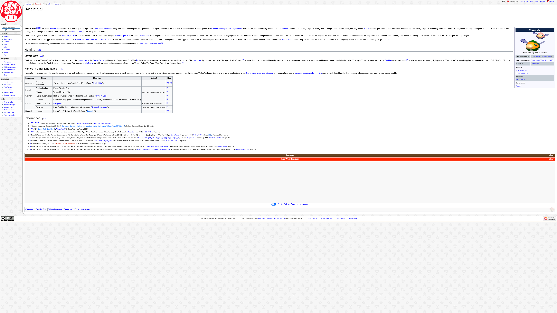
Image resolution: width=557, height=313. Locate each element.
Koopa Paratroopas (219, 29)
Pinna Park (79, 40)
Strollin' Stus (41, 209)
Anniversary (8, 90)
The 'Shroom (8, 82)
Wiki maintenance (10, 67)
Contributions (528, 1)
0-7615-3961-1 (147, 132)
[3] (40, 28)
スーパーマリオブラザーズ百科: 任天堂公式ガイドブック (158, 138)
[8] (167, 103)
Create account (540, 1)
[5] (167, 82)
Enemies (7, 50)
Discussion (38, 4)
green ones (82, 60)
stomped (284, 29)
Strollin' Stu (535, 64)
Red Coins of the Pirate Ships (98, 40)
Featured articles (10, 64)
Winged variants (55, 209)
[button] (551, 155)
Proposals (7, 84)
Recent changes (9, 70)
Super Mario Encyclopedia (103, 141)
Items (6, 44)
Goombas (290, 155)
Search (3, 24)
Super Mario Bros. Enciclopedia (157, 146)
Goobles (388, 60)
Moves (6, 55)
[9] (167, 107)
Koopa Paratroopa (99, 107)
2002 (549, 56)
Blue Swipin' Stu (521, 70)
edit (39, 50)
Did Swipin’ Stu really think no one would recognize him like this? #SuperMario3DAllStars (92, 126)
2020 (551, 60)
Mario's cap (144, 36)
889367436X (222, 146)
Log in (552, 1)
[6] (171, 82)
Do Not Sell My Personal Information (293, 204)
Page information (9, 115)
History (56, 4)
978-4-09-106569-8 (216, 138)
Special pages (8, 107)
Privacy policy (312, 218)
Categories (29, 209)
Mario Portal (88, 63)
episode (69, 40)
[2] (38, 28)
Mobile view (353, 218)
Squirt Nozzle (76, 32)
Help (5, 75)
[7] (167, 91)
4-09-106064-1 (198, 135)
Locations (7, 42)
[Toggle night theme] (503, 1)
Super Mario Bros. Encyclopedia (259, 73)
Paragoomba (520, 79)
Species (6, 52)
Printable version (9, 110)
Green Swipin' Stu (522, 73)
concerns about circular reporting (308, 73)
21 (209, 135)
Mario (366, 29)
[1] (37, 28)
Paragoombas (236, 29)
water (387, 40)
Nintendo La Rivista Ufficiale (65, 143)
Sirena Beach (287, 40)
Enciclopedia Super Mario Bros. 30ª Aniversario (153, 149)
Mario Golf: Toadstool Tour (150, 44)
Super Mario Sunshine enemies (77, 209)
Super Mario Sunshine (539, 56)
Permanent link (9, 112)
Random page (8, 72)
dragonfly (90, 111)
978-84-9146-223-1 (242, 149)
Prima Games (99, 60)
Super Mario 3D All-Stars (539, 60)
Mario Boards (8, 92)
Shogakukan (175, 135)
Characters (8, 39)
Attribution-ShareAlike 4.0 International (271, 218)
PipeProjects (8, 87)
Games (6, 36)
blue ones (197, 60)
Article (28, 4)
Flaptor (518, 86)
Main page (7, 62)
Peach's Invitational (81, 123)
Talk (521, 1)
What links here (9, 102)
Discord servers (9, 95)
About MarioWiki (326, 218)
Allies (5, 47)
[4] (137, 60)
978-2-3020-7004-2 (171, 141)
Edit (49, 4)
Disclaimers (341, 218)
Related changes (10, 104)
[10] (169, 110)
